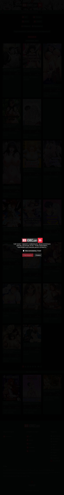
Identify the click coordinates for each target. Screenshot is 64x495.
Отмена (38, 255)
